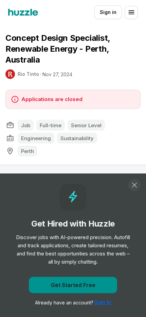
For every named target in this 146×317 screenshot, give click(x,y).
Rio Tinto (28, 74)
